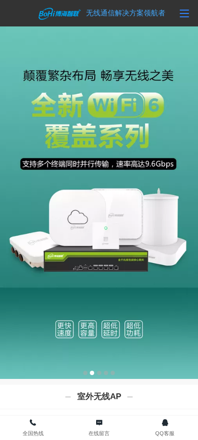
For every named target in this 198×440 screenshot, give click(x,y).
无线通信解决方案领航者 (125, 13)
